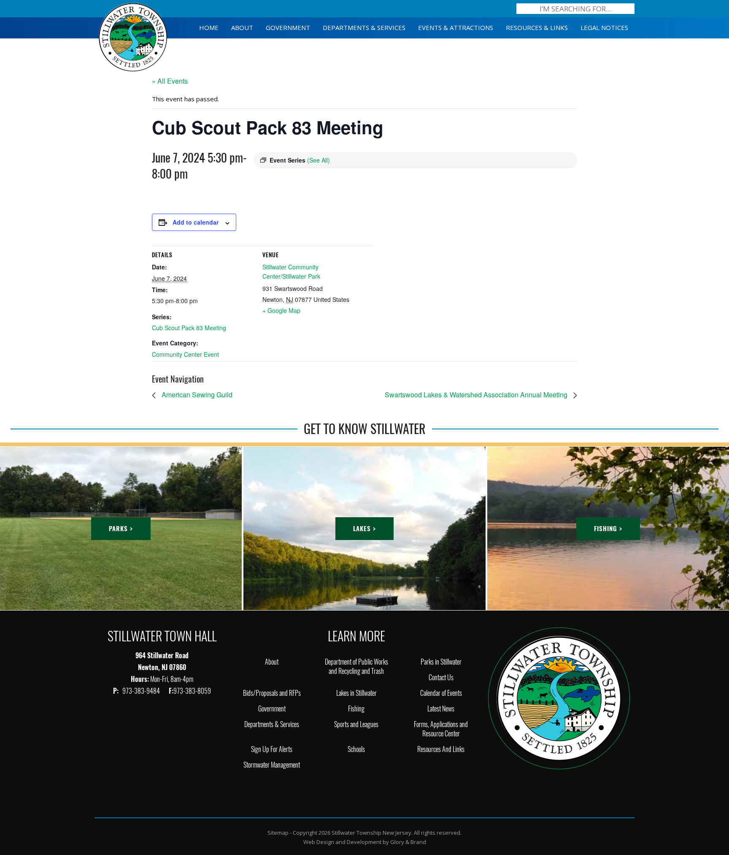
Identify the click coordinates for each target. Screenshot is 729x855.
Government (272, 708)
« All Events (170, 81)
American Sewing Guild (196, 394)
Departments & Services (271, 724)
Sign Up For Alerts (271, 749)
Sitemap (278, 832)
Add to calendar (196, 222)
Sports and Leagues (356, 724)
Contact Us (441, 677)
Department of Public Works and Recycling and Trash (356, 666)
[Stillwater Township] (559, 697)
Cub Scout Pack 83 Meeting (189, 327)
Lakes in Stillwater (356, 693)
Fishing (356, 708)
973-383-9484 (141, 691)
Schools (356, 749)
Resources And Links (440, 749)
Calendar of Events (441, 693)
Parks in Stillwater (441, 661)
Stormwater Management (271, 764)
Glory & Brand (408, 842)
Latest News (440, 708)
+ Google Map (281, 310)
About (271, 661)
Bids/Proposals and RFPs (272, 693)
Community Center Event (185, 354)
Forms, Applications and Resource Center (441, 729)
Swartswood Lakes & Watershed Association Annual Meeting (477, 394)
